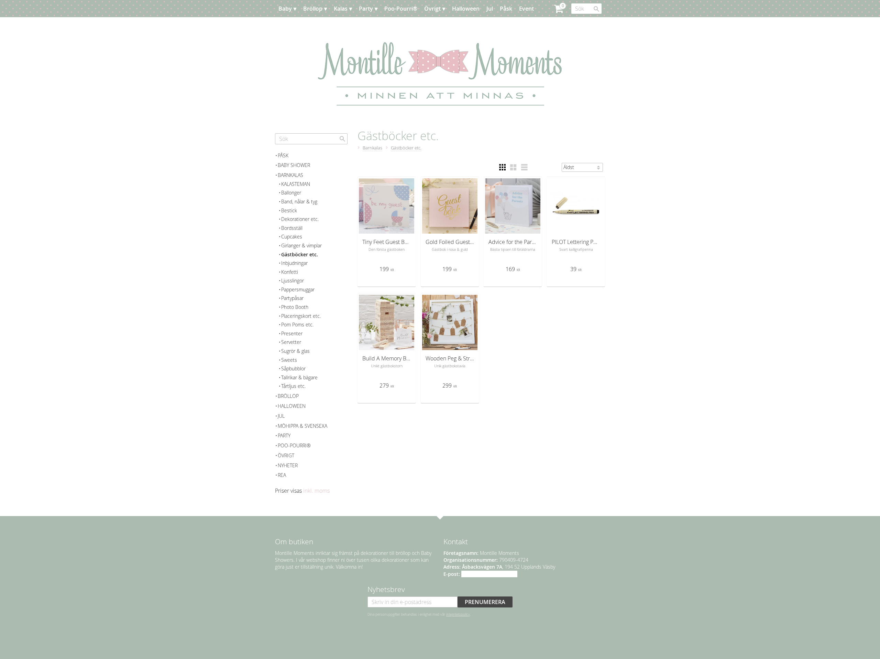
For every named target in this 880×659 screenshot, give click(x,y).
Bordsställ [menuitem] (291, 228)
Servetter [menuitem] (291, 342)
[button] (502, 167)
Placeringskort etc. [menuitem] (301, 316)
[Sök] (596, 9)
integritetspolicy (458, 614)
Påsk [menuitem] (506, 8)
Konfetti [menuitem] (289, 272)
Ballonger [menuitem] (291, 192)
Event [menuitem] (526, 8)
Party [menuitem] (366, 8)
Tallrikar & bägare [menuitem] (299, 377)
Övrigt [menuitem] (432, 8)
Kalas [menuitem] (341, 8)
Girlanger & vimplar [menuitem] (301, 245)
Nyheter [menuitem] (288, 465)
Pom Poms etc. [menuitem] (297, 324)
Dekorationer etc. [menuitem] (300, 219)
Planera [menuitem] (295, 26)
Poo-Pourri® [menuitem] (400, 8)
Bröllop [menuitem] (312, 8)
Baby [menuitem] (285, 8)
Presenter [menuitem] (291, 333)
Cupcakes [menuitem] (291, 236)
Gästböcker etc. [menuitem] (299, 254)
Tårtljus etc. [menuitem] (293, 386)
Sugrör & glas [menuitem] (295, 351)
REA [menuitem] (282, 475)
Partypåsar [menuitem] (292, 298)
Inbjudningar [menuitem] (294, 263)
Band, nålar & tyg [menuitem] (299, 201)
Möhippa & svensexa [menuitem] (302, 426)
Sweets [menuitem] (289, 360)
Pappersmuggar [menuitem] (298, 289)
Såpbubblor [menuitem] (293, 368)
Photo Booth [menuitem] (294, 307)
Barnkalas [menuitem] (290, 175)
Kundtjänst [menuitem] (326, 26)
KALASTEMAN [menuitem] (295, 184)
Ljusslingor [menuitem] (292, 280)
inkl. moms (316, 490)
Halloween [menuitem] (466, 8)
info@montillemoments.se (489, 574)
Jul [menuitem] (489, 8)
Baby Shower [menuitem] (294, 165)
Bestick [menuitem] (289, 210)
